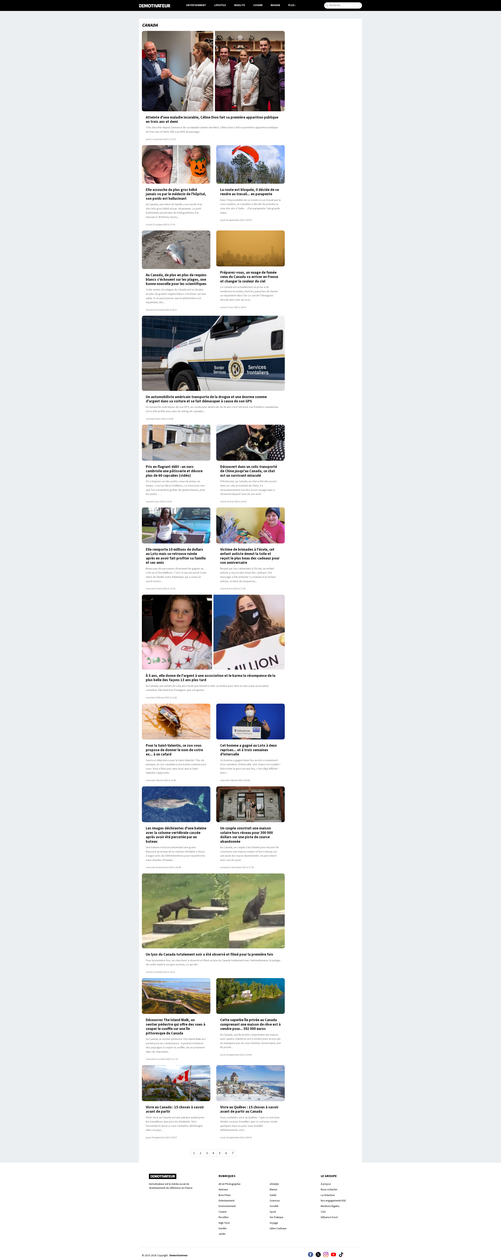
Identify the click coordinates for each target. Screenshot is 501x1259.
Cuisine (258, 5)
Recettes (224, 1217)
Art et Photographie (230, 1184)
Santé (273, 1195)
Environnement (227, 1206)
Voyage (274, 1223)
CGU (323, 1212)
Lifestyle (220, 5)
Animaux (223, 1189)
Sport (273, 1212)
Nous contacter (329, 1189)
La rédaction (328, 1195)
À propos (326, 1184)
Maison (275, 5)
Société (274, 1206)
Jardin (222, 1234)
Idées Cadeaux (278, 1228)
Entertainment (196, 5)
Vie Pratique (276, 1217)
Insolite (239, 5)
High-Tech (224, 1223)
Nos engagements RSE (333, 1200)
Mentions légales (330, 1206)
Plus (291, 5)
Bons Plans (225, 1195)
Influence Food (329, 1217)
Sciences (275, 1200)
